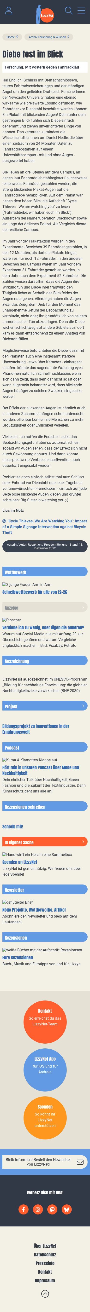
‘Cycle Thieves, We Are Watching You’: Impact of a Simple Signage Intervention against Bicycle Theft (44, 527)
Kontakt (45, 1272)
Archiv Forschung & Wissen (47, 37)
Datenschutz (45, 1254)
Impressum (45, 1280)
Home (11, 37)
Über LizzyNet (45, 1246)
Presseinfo (45, 1263)
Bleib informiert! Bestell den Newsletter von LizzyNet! (38, 1162)
